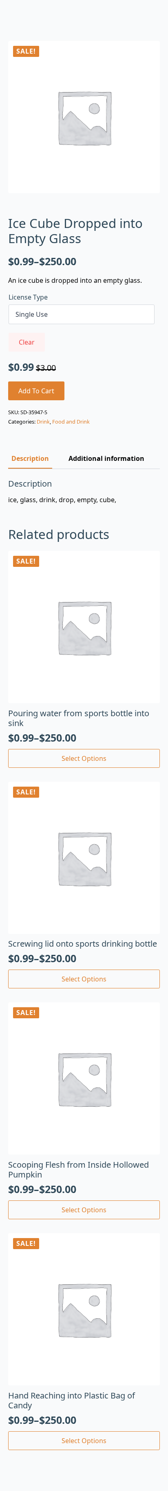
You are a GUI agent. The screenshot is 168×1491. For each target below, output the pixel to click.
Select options (84, 758)
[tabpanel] (84, 491)
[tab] (30, 458)
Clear (27, 342)
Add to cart (36, 390)
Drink (43, 421)
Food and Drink (71, 421)
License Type (28, 297)
